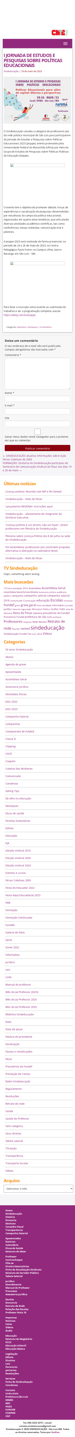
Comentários (46, 327)
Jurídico (10, 962)
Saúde (9, 1111)
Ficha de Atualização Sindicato (23, 1269)
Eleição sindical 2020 (18, 858)
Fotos (8, 1324)
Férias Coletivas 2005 (18, 880)
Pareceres (11, 1367)
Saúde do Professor (17, 1118)
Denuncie (11, 1302)
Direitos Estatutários (17, 820)
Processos (11, 1291)
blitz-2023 (11, 709)
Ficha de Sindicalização (19, 1381)
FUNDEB (10, 1409)
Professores (13, 621)
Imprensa (11, 1317)
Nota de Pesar (23, 613)
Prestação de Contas (17, 1074)
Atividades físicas (16, 694)
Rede (35, 621)
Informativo (12, 954)
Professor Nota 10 (15, 1312)
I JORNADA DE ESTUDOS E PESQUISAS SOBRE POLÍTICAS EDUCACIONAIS (33, 60)
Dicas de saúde (14, 813)
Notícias (10, 1241)
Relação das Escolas (16, 1309)
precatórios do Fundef (56, 613)
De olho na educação (18, 798)
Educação (11, 835)
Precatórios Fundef (14, 617)
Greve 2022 (12, 947)
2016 (25, 588)
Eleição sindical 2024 (18, 865)
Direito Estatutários (17, 1266)
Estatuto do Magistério (18, 1339)
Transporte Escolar (16, 1163)
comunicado (16, 600)
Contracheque (14, 1259)
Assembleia (35, 588)
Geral (8, 940)
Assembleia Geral (53, 588)
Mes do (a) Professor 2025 (21, 1007)
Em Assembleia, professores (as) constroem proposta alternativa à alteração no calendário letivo (37, 548)
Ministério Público (41, 609)
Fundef (9, 605)
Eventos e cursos (15, 873)
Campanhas (12, 724)
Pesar (8, 1059)
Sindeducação (11, 71)
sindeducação (37, 21)
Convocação (29, 600)
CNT (7, 1416)
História (10, 1217)
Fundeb (10, 925)
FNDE (8, 1406)
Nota (8, 1021)
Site (7, 418)
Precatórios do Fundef (18, 1066)
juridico (8, 609)
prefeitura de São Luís (38, 617)
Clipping (10, 746)
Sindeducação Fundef (15, 633)
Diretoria (10, 1220)
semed (25, 629)
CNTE (8, 753)
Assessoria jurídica (47, 592)
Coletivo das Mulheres (19, 768)
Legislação (11, 1353)
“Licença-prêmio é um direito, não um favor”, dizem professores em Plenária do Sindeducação (36, 526)
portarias (10, 1370)
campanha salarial (35, 595)
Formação (11, 910)
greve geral (28, 605)
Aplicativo (22, 327)
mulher (55, 609)
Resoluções (12, 1096)
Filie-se (9, 1263)
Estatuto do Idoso (15, 1251)
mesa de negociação (21, 609)
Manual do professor (18, 984)
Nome (9, 393)
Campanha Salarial (17, 716)
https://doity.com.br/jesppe (19, 315)
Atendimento (13, 1284)
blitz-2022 (11, 701)
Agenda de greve (15, 664)
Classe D (10, 739)
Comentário (13, 355)
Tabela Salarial (14, 1276)
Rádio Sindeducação (17, 1081)
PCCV (8, 1342)
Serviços (10, 1378)
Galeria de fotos (15, 932)
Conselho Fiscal (14, 1226)
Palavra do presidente (18, 1036)
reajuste (27, 622)
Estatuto (10, 1223)
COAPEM (10, 1412)
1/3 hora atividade (13, 588)
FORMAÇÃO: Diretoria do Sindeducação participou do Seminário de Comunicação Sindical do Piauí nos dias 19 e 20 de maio (37, 466)
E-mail (10, 405)
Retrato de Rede (15, 1306)
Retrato (43, 621)
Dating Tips (12, 791)
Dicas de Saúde (14, 1248)
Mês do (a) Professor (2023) (21, 992)
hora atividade (44, 605)
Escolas (56, 600)
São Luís (32, 633)
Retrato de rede (15, 1103)
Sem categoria (14, 1126)
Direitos (10, 1360)
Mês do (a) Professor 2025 (21, 999)
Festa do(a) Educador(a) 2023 (22, 895)
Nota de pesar (14, 1029)
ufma (39, 634)
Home (9, 1210)
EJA (7, 843)
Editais (9, 828)
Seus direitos (13, 1133)
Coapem (10, 761)
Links (8, 977)
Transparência (14, 1156)
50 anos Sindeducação (19, 649)
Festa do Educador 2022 (20, 887)
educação (43, 600)
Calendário (11, 1245)
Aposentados (13, 672)
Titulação (11, 1148)
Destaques (33, 327)
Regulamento (13, 1089)
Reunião (16, 629)
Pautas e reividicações (18, 1051)
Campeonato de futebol (19, 731)
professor (57, 617)
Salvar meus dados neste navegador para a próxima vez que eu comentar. (36, 438)
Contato (10, 1390)
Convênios (11, 783)
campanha (17, 595)
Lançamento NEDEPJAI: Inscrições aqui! (29, 506)
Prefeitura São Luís (16, 1396)
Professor (11, 1256)
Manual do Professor (17, 1287)
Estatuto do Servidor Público (22, 1272)
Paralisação (12, 1044)
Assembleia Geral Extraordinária (21, 592)
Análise (55, 1432)
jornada (69, 605)
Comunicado (13, 776)
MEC (7, 1403)
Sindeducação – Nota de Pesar (23, 499)
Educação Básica (15, 1348)
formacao (68, 600)
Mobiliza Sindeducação (19, 1014)
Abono (9, 657)
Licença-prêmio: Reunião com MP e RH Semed (33, 491)
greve (17, 605)
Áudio (8, 1330)
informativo (58, 605)
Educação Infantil (15, 1345)
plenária (37, 613)
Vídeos (47, 634)
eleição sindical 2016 (18, 850)
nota (62, 609)
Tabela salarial (14, 1141)
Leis (7, 969)
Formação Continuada (18, 917)
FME (8, 902)
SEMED (9, 1400)
